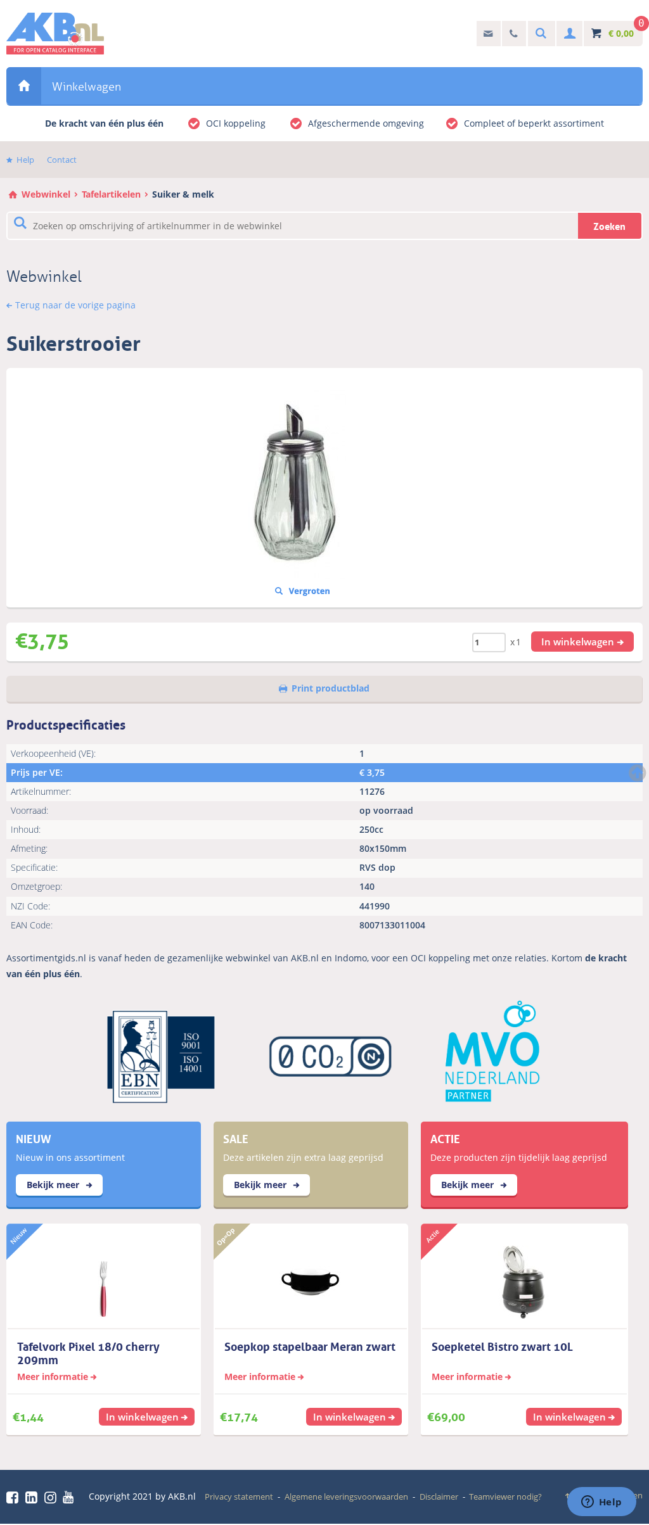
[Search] (539, 34)
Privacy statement (239, 1496)
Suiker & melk (183, 194)
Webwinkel (23, 85)
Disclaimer (439, 1496)
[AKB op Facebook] (14, 1497)
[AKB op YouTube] (70, 1497)
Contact (62, 159)
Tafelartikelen (111, 194)
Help (25, 159)
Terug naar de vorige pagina (75, 305)
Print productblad (330, 688)
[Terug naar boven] (639, 772)
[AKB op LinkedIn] (33, 1497)
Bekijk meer (54, 1185)
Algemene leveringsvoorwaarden (346, 1496)
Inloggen (568, 34)
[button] (582, 641)
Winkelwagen (86, 87)
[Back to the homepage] (55, 33)
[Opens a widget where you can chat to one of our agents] (601, 1503)
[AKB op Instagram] (52, 1497)
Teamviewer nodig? (505, 1496)
